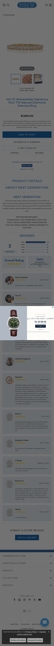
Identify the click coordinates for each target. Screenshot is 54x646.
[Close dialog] (53, 307)
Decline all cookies (18, 640)
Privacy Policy (31, 632)
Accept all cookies (35, 640)
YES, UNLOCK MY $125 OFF (40, 326)
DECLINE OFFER (40, 329)
